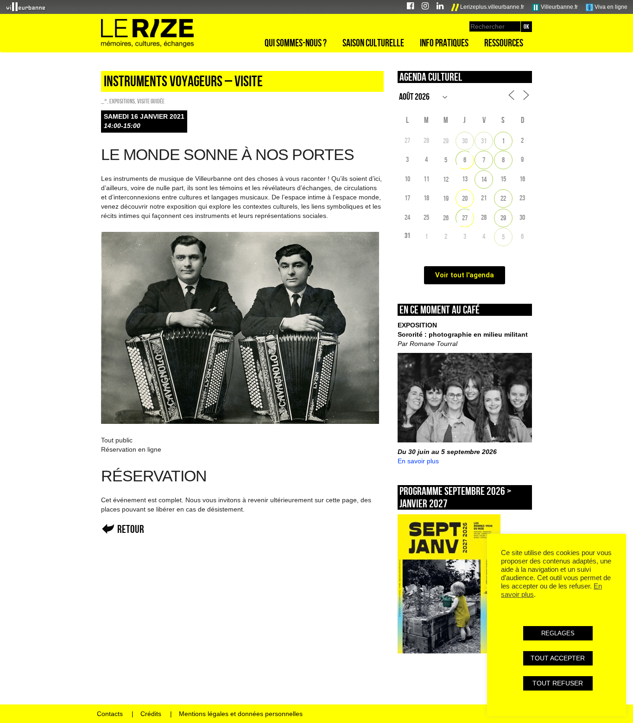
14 (484, 179)
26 (446, 218)
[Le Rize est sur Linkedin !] (440, 7)
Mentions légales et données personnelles (241, 713)
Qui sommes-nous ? (296, 42)
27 (465, 218)
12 (446, 179)
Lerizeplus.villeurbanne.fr (491, 7)
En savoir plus (418, 461)
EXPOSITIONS (122, 101)
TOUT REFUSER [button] (557, 683)
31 (484, 141)
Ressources (503, 42)
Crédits (150, 713)
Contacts (110, 713)
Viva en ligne (610, 7)
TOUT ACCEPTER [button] (558, 658)
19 (446, 198)
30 (465, 141)
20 (465, 198)
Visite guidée (151, 101)
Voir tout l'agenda (464, 275)
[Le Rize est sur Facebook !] (410, 7)
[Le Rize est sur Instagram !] (425, 7)
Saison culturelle (373, 42)
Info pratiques (444, 42)
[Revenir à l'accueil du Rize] (147, 33)
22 (503, 198)
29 (446, 141)
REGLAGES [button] (558, 633)
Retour (130, 529)
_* (104, 101)
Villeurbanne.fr (558, 7)
